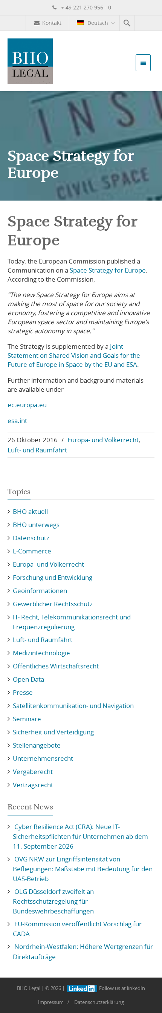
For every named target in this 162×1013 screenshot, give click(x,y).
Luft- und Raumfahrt (37, 450)
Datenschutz (31, 537)
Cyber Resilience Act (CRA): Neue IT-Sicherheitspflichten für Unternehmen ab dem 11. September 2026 (80, 836)
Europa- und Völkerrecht (103, 439)
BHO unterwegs (36, 524)
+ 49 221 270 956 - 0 (85, 7)
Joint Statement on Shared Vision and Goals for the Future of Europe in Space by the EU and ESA (74, 355)
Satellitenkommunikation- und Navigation (73, 705)
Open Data (28, 679)
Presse (23, 692)
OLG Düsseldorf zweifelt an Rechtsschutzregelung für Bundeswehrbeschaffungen (53, 901)
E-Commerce (32, 551)
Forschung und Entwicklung (52, 577)
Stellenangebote (37, 745)
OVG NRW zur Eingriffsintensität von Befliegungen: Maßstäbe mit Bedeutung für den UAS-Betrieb (83, 869)
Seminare (27, 718)
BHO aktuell (30, 511)
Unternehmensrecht (43, 758)
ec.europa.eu (27, 404)
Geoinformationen (40, 590)
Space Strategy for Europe (108, 270)
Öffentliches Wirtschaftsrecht (56, 666)
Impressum (51, 1002)
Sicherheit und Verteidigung (53, 732)
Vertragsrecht (33, 784)
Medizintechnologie (41, 652)
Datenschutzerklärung (99, 1002)
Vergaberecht (33, 771)
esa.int (17, 420)
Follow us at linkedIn (121, 988)
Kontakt (51, 22)
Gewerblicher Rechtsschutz (53, 603)
